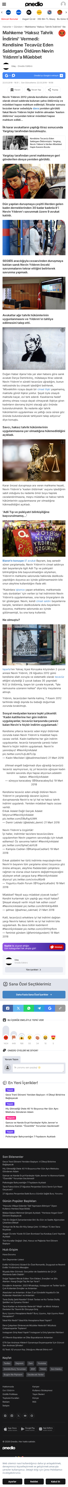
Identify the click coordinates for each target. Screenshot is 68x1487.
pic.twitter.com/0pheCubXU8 (20, 845)
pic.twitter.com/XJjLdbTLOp (19, 754)
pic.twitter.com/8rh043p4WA (40, 906)
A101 (33, 1369)
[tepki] (6, 1037)
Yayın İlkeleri (38, 1394)
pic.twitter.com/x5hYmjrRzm (40, 928)
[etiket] (62, 33)
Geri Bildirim (8, 1390)
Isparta (7, 669)
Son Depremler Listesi (13, 1259)
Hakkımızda (8, 1386)
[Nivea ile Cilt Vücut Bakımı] (8, 12)
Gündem (18, 26)
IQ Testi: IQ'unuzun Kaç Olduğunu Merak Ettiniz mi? (28, 1349)
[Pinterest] (31, 1415)
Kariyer (35, 1386)
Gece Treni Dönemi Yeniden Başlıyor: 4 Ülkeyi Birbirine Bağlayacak (35, 1096)
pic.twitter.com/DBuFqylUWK (20, 818)
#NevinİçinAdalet (27, 750)
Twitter (7, 1363)
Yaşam (10, 1090)
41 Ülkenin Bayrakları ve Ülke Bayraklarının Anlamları (28, 1337)
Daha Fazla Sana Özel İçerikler (32, 994)
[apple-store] (11, 1429)
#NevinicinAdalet (13, 906)
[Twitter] (18, 1415)
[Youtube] (25, 1415)
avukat (32, 560)
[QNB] (49, 12)
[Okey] (29, 12)
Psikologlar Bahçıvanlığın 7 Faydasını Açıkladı (31, 1136)
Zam (30, 1363)
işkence (20, 589)
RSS (34, 1401)
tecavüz (59, 676)
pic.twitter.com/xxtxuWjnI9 (29, 879)
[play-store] (29, 1429)
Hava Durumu (9, 1254)
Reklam (6, 1401)
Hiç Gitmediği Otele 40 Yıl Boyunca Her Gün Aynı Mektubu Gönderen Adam (32, 1110)
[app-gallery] (46, 1429)
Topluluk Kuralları (11, 1398)
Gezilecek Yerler (36, 1374)
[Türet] (60, 12)
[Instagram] (5, 1415)
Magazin (11, 1118)
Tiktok (43, 1369)
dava (36, 108)
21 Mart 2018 (56, 757)
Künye (35, 1398)
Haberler (7, 26)
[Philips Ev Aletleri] (18, 12)
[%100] (39, 12)
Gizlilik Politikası (10, 1394)
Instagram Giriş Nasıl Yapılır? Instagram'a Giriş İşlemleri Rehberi (33, 1332)
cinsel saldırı (43, 600)
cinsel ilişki (43, 389)
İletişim (6, 1405)
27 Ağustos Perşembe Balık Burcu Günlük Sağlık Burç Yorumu (33, 1193)
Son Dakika (56, 1369)
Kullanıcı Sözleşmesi (42, 1390)
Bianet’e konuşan (13, 560)
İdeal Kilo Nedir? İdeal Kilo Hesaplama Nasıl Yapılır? (27, 1320)
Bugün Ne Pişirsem (13, 1374)
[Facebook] (12, 1415)
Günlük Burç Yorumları (15, 1369)
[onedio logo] (32, 1448)
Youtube (42, 1363)
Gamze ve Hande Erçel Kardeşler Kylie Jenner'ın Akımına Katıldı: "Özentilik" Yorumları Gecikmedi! (32, 1124)
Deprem (19, 1363)
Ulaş (21, 66)
